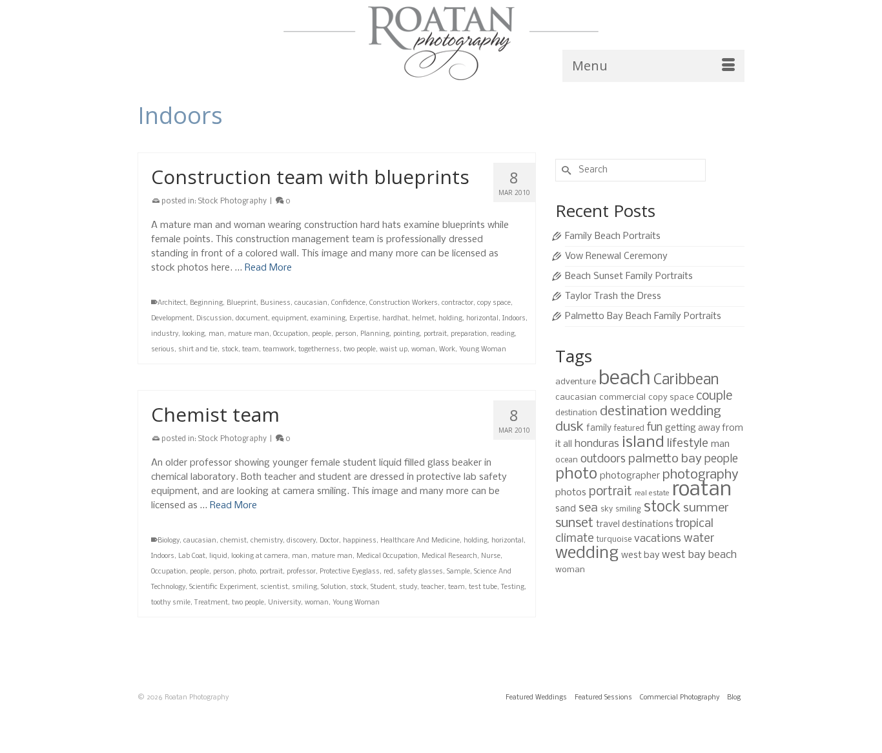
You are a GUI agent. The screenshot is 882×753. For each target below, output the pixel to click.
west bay (640, 555)
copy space (494, 303)
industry (164, 334)
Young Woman (482, 349)
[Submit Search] (565, 170)
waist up (393, 349)
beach (625, 379)
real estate (652, 493)
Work (447, 349)
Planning (374, 334)
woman (423, 349)
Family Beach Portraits (613, 236)
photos (570, 493)
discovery (301, 540)
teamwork (278, 349)
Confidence (348, 303)
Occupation (290, 334)
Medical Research (449, 556)
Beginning (206, 303)
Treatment (211, 602)
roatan (702, 489)
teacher (432, 587)
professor (301, 571)
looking (193, 334)
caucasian (310, 303)
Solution (333, 587)
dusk (569, 427)
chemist (233, 540)
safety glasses (420, 571)
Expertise (363, 318)
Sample (458, 571)
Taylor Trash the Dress (613, 296)
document (252, 318)
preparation (469, 334)
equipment (289, 318)
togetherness (319, 349)
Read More (268, 268)
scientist (274, 587)
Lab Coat (191, 556)
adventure (575, 382)
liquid (218, 556)
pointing (406, 334)
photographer (630, 476)
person (345, 334)
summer (706, 508)
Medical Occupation (387, 556)
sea (588, 508)
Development (171, 318)
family (598, 428)
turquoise (614, 539)
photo (247, 571)
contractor (457, 303)
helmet (423, 318)
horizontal (482, 318)
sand (565, 509)
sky (606, 509)
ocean (566, 460)
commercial (622, 397)
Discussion (214, 318)
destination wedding (660, 411)
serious (162, 349)
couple (714, 396)
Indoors (514, 318)
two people (360, 349)
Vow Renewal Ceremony (616, 256)
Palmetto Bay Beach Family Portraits (643, 316)
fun (654, 428)
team (250, 349)
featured (629, 428)
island (643, 443)
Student (383, 587)
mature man (248, 334)
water (699, 539)
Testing (512, 587)
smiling (304, 587)
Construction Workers (403, 303)
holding (450, 318)
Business (275, 303)
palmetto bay (665, 459)
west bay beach (699, 555)
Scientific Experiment (222, 587)
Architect (172, 303)
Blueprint (241, 303)
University (284, 602)
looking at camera (259, 556)
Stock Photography (232, 201)
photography (700, 475)
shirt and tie (198, 349)
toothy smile (170, 602)
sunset (574, 523)
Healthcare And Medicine (420, 540)
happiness (359, 540)
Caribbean (686, 380)
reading (503, 334)
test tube (483, 587)
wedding (587, 553)
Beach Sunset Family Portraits (629, 276)
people (321, 334)
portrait (435, 334)
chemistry (267, 540)
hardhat (395, 318)
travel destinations (634, 525)
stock (229, 349)
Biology (168, 540)
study (408, 587)
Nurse (490, 556)
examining (328, 318)
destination (576, 413)
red (388, 571)
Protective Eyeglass (350, 571)
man (216, 334)
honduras (597, 443)
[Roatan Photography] (441, 43)
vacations (657, 538)
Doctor (329, 540)
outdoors (603, 459)
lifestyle (687, 443)
